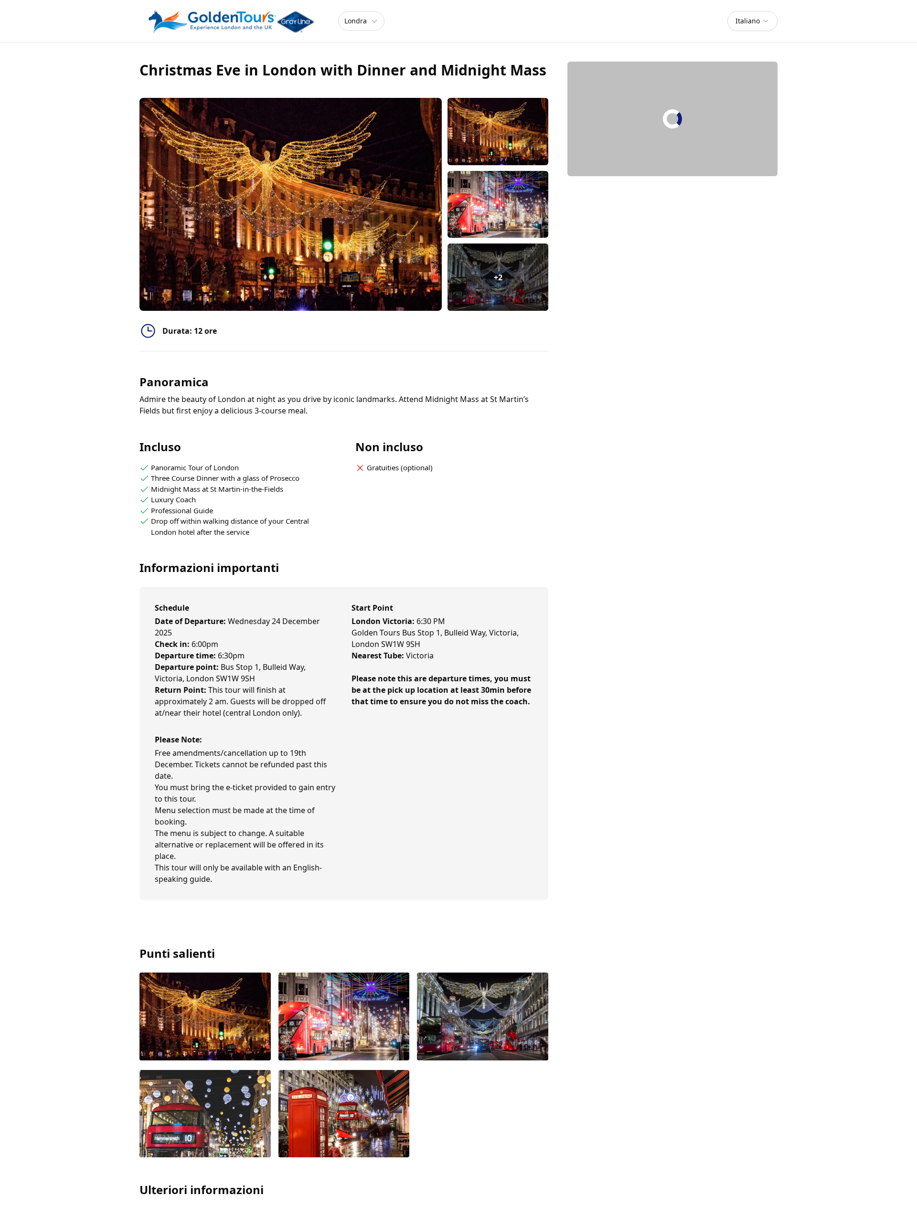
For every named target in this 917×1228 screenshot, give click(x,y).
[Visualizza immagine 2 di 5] (344, 1017)
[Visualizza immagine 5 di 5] (344, 1114)
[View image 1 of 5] (498, 131)
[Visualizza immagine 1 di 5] (205, 1017)
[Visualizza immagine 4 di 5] (205, 1114)
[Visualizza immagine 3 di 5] (482, 1017)
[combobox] (752, 21)
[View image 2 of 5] (498, 204)
